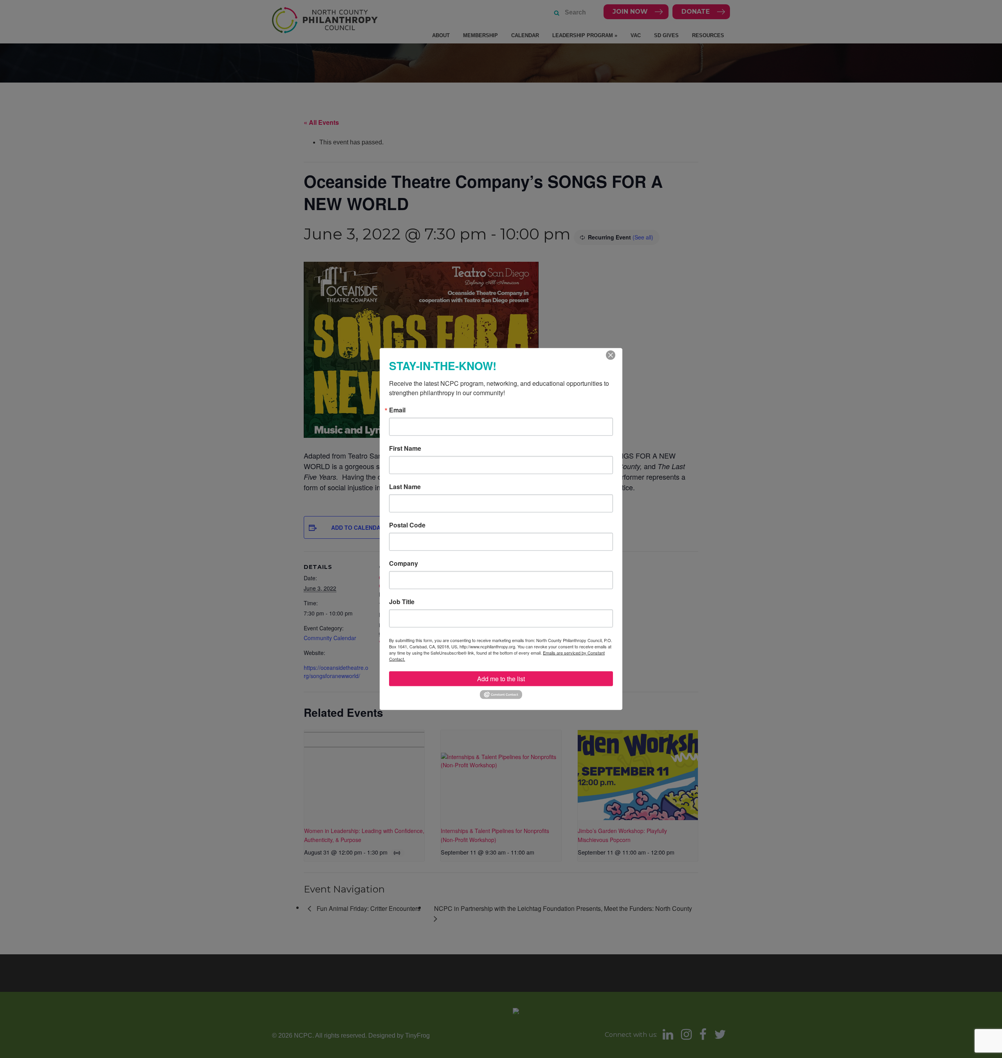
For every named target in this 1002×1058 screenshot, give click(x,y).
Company (403, 563)
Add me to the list (501, 678)
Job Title (401, 602)
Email (397, 410)
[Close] (610, 355)
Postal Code (407, 525)
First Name (405, 448)
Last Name (405, 487)
